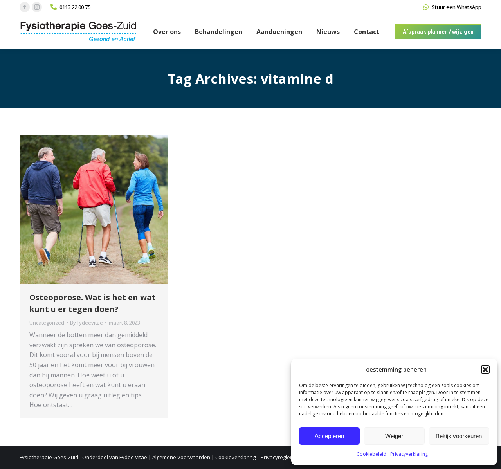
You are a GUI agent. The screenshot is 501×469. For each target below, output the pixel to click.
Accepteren (329, 436)
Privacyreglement (281, 457)
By (86, 322)
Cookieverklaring (235, 457)
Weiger (394, 436)
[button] (485, 369)
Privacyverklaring (409, 454)
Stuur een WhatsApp (456, 7)
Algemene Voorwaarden (181, 457)
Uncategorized (46, 322)
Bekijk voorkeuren (459, 436)
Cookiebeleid (371, 454)
